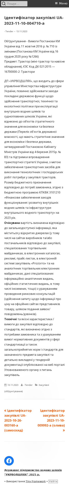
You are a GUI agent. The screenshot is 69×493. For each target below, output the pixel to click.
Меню (63, 3)
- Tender (8, 31)
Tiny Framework (36, 481)
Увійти (53, 481)
